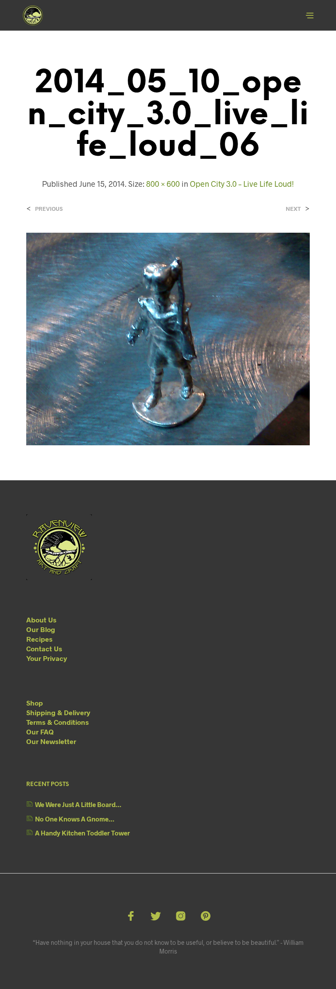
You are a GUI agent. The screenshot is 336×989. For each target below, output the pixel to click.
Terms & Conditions (57, 722)
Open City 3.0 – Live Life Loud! (242, 184)
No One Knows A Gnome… (74, 819)
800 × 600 (163, 184)
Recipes (39, 639)
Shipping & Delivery (58, 712)
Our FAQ (40, 731)
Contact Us (44, 648)
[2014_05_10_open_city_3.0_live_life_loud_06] (168, 338)
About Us (41, 619)
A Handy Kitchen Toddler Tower (82, 833)
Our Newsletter (51, 741)
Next (293, 209)
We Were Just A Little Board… (78, 804)
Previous (49, 209)
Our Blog (40, 629)
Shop (34, 703)
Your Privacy (46, 658)
